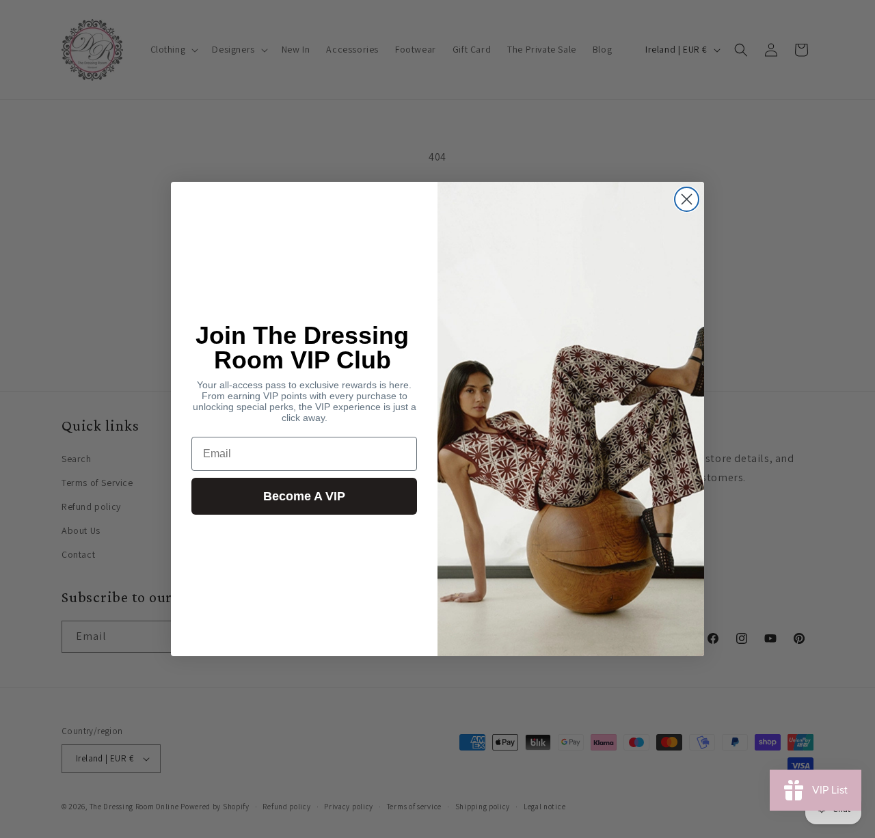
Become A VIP (304, 496)
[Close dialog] (687, 199)
